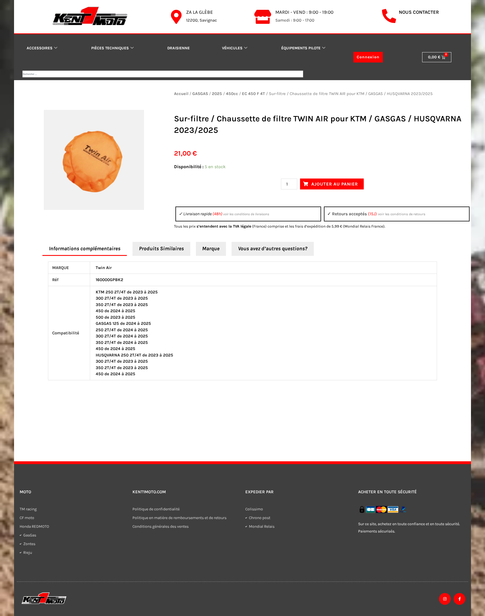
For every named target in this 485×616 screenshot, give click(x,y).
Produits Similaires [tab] (161, 249)
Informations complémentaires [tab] (84, 249)
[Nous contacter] (389, 16)
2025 (217, 93)
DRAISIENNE (178, 48)
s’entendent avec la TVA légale (223, 226)
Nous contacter (419, 12)
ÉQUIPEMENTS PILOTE (301, 48)
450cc (232, 93)
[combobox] (162, 74)
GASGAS (200, 93)
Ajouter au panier (334, 184)
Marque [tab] (210, 249)
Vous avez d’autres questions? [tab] (272, 249)
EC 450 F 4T (253, 93)
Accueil (181, 93)
